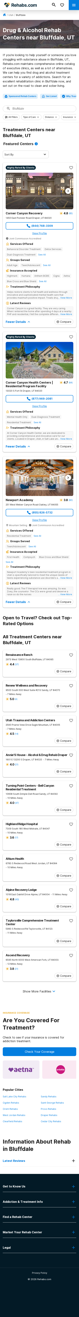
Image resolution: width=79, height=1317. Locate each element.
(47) (17, 802)
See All (42, 254)
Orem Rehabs (10, 1109)
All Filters (13, 117)
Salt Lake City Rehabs (14, 1096)
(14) (16, 733)
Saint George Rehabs (52, 1102)
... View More (65, 297)
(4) (16, 699)
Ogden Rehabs (11, 1102)
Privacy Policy (39, 1272)
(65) (71, 213)
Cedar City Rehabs (51, 1121)
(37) (17, 664)
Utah (10, 15)
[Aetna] (21, 1069)
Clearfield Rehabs (12, 1121)
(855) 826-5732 (42, 512)
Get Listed (51, 96)
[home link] (4, 15)
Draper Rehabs (49, 1115)
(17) (16, 837)
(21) (16, 764)
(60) (71, 500)
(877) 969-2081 (42, 398)
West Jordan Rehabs (14, 1115)
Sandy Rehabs (48, 1096)
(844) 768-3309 (42, 225)
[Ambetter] (60, 1069)
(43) (17, 899)
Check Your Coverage (39, 1051)
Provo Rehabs (48, 1109)
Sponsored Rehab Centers (22, 96)
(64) (71, 382)
